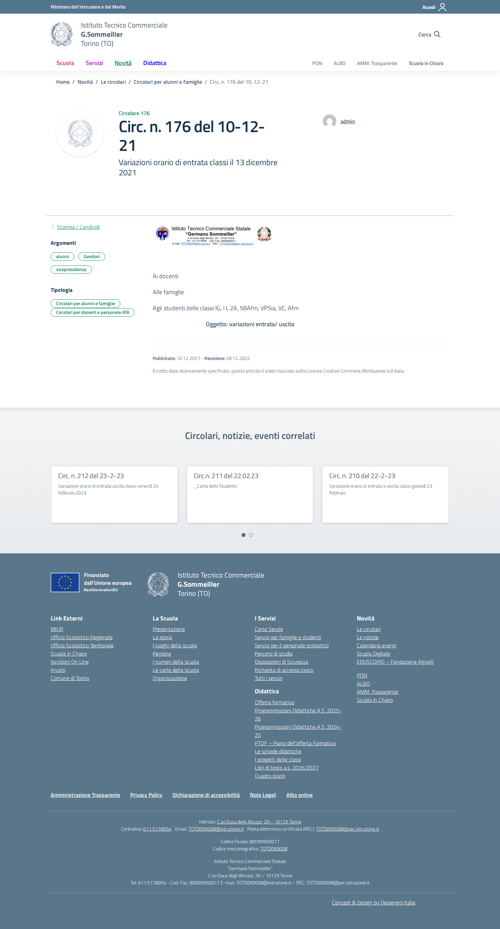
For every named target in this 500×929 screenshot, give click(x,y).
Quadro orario (270, 776)
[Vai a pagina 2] (251, 535)
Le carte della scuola (176, 670)
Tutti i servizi (268, 678)
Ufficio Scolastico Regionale (82, 637)
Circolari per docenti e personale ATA (92, 312)
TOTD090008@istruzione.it (216, 828)
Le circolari (369, 629)
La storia (162, 637)
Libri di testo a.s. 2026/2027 (287, 767)
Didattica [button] (154, 62)
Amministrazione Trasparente (85, 795)
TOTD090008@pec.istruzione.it (347, 828)
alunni (62, 256)
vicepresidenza (71, 269)
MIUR (57, 629)
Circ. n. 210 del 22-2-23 (362, 475)
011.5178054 (157, 828)
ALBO (340, 63)
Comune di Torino (70, 678)
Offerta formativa (274, 702)
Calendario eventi (376, 645)
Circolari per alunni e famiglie (85, 303)
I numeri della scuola (176, 662)
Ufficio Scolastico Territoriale (82, 645)
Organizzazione (170, 678)
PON (317, 63)
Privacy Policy (146, 795)
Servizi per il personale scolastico (292, 645)
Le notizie (368, 637)
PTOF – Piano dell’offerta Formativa (295, 743)
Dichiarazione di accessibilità (206, 795)
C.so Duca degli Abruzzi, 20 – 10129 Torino (259, 821)
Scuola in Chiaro (426, 63)
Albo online (299, 795)
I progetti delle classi (278, 759)
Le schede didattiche (278, 751)
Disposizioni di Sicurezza (281, 662)
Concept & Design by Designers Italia (373, 902)
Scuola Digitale (373, 653)
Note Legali (263, 795)
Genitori (92, 256)
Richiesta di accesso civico (284, 670)
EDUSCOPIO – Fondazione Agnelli (395, 662)
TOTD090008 (273, 848)
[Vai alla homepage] (61, 34)
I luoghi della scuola (175, 645)
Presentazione (169, 629)
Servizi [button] (94, 62)
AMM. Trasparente (377, 63)
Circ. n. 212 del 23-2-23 (91, 475)
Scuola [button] (65, 62)
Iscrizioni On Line (70, 662)
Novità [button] (123, 62)
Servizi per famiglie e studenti (288, 637)
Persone (162, 653)
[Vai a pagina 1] (243, 535)
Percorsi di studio (274, 653)
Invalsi (58, 670)
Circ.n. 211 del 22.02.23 (226, 475)
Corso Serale (269, 629)
